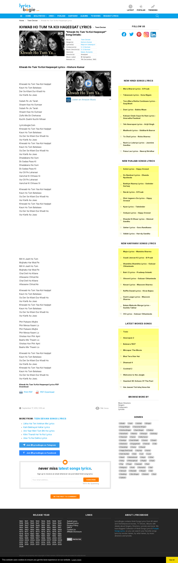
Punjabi (61, 16)
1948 (32, 525)
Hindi (51, 16)
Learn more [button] (76, 560)
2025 (60, 544)
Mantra (134, 433)
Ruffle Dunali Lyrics (138, 291)
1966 (43, 530)
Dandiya (123, 440)
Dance (133, 437)
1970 (21, 532)
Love (149, 454)
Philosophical (132, 461)
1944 (54, 523)
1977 (60, 532)
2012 (32, 542)
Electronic (123, 444)
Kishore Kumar (86, 42)
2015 (48, 542)
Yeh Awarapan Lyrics (138, 124)
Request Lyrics (110, 16)
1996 (32, 538)
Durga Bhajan (125, 427)
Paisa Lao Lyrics (138, 151)
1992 (54, 536)
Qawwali (139, 464)
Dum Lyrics (134, 109)
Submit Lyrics (72, 521)
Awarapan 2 (128, 338)
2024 (54, 544)
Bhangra (144, 433)
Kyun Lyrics (134, 207)
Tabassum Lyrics (137, 95)
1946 (21, 525)
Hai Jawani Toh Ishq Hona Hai (136, 387)
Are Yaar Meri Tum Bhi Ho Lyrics (38, 431)
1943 (48, 523)
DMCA (69, 527)
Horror (148, 450)
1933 (37, 521)
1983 (48, 534)
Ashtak (139, 423)
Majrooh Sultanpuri (88, 44)
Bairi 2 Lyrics (137, 272)
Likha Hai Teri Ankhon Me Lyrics (38, 423)
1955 (26, 527)
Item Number (124, 454)
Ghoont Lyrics (139, 278)
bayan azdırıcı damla (22, 507)
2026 (21, 546)
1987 (27, 536)
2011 (26, 542)
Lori (142, 454)
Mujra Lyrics (137, 251)
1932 (32, 521)
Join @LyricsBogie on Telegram (41, 445)
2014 (43, 542)
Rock (132, 467)
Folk (155, 444)
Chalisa (150, 430)
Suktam (123, 477)
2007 (49, 540)
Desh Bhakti (134, 440)
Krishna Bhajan (125, 430)
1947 (27, 525)
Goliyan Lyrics (137, 213)
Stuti (154, 474)
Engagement (135, 444)
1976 (54, 532)
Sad (151, 467)
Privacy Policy (72, 525)
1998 (43, 538)
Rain (147, 464)
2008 (54, 540)
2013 (37, 542)
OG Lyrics (137, 314)
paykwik (34, 507)
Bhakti (122, 423)
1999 (49, 538)
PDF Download (47, 392)
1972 (32, 532)
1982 (43, 534)
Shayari (143, 471)
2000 (54, 538)
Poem (152, 461)
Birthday (154, 433)
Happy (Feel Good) (126, 450)
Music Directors (124, 403)
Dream (154, 440)
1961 (59, 527)
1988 (32, 536)
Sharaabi (133, 471)
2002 (21, 540)
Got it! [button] (172, 560)
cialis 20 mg (4, 507)
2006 (43, 540)
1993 (60, 536)
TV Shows (96, 16)
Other (151, 457)
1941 (37, 523)
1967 (49, 530)
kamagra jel (42, 507)
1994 (21, 538)
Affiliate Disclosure (74, 532)
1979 (27, 534)
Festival (146, 444)
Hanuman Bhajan (140, 427)
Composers (123, 407)
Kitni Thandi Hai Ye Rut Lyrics (37, 434)
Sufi (151, 471)
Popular (141, 10)
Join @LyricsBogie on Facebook (41, 453)
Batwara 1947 (129, 344)
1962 (21, 530)
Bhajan (148, 423)
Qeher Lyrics (137, 227)
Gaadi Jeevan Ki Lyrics (138, 258)
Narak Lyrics (133, 192)
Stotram (145, 474)
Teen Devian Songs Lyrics (50, 418)
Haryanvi (72, 16)
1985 (60, 534)
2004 (32, 540)
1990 (43, 536)
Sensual (123, 471)
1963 (26, 530)
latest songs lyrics (75, 468)
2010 (21, 542)
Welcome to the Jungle (133, 375)
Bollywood (39, 16)
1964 (32, 530)
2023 (49, 544)
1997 (38, 538)
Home (28, 16)
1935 (48, 521)
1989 (38, 536)
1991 (48, 536)
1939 (26, 523)
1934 (43, 521)
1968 (54, 530)
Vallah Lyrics (136, 233)
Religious (123, 467)
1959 (48, 527)
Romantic (89, 52)
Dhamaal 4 (128, 362)
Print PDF (28, 392)
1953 (59, 525)
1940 (32, 523)
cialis (12, 507)
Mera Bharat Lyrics (136, 89)
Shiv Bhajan (135, 474)
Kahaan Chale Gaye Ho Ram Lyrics (139, 117)
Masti (83, 52)
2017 (60, 542)
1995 (26, 538)
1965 (37, 530)
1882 (21, 521)
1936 (54, 521)
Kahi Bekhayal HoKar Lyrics (36, 427)
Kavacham (124, 433)
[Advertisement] (42, 238)
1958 (43, 527)
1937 (60, 521)
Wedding (123, 474)
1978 (21, 534)
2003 (27, 540)
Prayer (129, 464)
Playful (144, 461)
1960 (54, 527)
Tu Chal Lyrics (136, 136)
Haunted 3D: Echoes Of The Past (138, 381)
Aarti (130, 423)
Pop (121, 464)
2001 (60, 538)
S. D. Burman (85, 47)
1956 (32, 527)
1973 (37, 532)
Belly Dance (143, 437)
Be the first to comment (65, 496)
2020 (32, 544)
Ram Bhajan (139, 430)
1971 (26, 532)
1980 (32, 534)
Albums (84, 16)
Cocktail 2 (127, 369)
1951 (48, 525)
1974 (43, 532)
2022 (43, 544)
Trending (153, 10)
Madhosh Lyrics (139, 130)
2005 (38, 540)
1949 (38, 525)
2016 (54, 542)
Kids (134, 454)
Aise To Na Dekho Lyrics (35, 438)
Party (122, 461)
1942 (43, 523)
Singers (121, 405)
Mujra (143, 457)
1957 (37, 527)
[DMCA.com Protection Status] (74, 540)
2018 (21, 544)
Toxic (125, 332)
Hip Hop (139, 450)
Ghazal (142, 447)
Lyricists (121, 409)
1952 (54, 525)
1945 (60, 523)
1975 (48, 532)
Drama (145, 440)
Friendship (123, 447)
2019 (26, 544)
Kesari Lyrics (137, 284)
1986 (21, 536)
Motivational (133, 457)
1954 (21, 527)
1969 (60, 530)
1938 (21, 523)
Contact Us (71, 530)
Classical (123, 437)
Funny (134, 447)
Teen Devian (85, 39)
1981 (37, 534)
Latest (130, 10)
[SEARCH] (157, 16)
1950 (43, 525)
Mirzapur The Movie (132, 350)
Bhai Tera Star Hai (131, 356)
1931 (26, 521)
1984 (54, 534)
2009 (60, 540)
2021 (37, 544)
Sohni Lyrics (136, 169)
